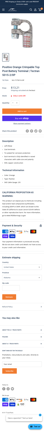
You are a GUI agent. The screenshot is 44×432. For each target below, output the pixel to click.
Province (5, 273)
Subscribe (9, 371)
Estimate (9, 297)
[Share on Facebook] (27, 131)
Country (5, 262)
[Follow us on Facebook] (3, 388)
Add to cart (22, 111)
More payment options (22, 123)
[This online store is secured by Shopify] (20, 404)
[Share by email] (40, 131)
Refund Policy (7, 307)
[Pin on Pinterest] (31, 131)
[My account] (35, 9)
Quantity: (6, 103)
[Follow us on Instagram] (8, 388)
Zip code (5, 283)
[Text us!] (35, 427)
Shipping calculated (18, 90)
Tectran (5, 80)
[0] (39, 9)
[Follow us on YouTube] (12, 388)
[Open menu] (3, 10)
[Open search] (31, 9)
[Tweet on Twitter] (35, 131)
